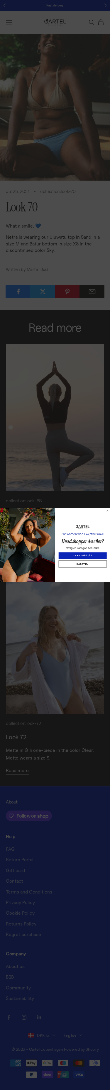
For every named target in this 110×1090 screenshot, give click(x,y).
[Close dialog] (107, 511)
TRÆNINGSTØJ (82, 556)
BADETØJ (83, 564)
